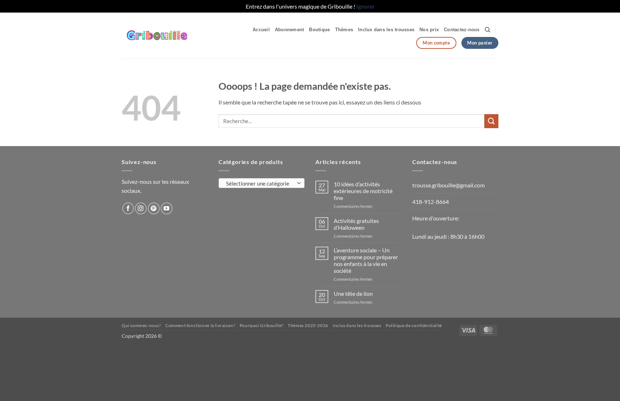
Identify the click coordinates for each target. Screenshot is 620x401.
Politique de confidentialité (414, 325)
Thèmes (344, 29)
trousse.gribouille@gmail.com (448, 185)
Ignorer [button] (365, 6)
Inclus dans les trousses (386, 29)
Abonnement (289, 29)
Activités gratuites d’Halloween (356, 224)
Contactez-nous (462, 29)
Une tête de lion (353, 293)
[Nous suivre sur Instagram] (141, 208)
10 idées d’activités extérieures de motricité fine (363, 191)
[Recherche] (487, 30)
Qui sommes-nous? (141, 325)
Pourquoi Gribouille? (261, 325)
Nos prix (429, 29)
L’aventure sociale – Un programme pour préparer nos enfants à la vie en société (366, 260)
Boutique (319, 29)
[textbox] (260, 183)
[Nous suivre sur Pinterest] (154, 208)
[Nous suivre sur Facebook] (128, 208)
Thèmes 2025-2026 (308, 325)
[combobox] (262, 183)
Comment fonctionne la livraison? (200, 325)
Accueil (261, 29)
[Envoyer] (491, 121)
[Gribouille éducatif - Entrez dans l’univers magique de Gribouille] (166, 36)
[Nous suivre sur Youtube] (167, 208)
